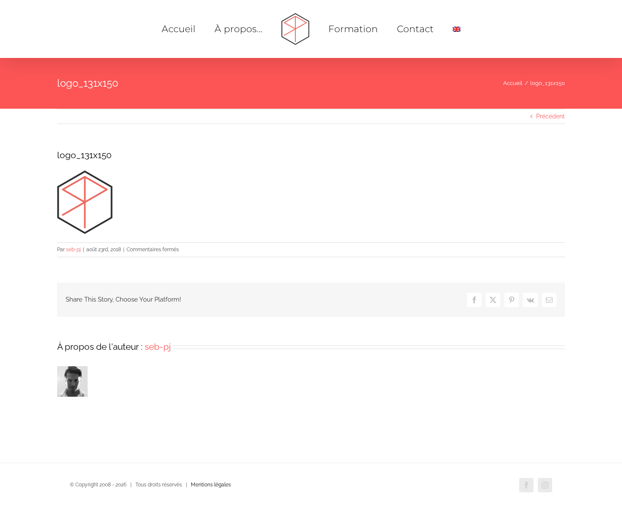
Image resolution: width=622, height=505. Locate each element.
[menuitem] (430, 29)
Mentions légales (211, 485)
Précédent (550, 116)
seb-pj (73, 249)
